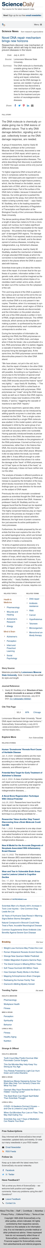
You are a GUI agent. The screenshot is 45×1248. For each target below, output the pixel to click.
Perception (11, 640)
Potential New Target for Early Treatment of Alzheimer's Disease (22, 774)
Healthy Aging (10, 1036)
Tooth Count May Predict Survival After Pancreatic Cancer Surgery (21, 1059)
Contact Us (11, 1203)
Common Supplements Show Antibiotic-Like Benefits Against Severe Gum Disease (21, 931)
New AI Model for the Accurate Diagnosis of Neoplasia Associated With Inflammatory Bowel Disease (22, 848)
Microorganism (35, 628)
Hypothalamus (35, 619)
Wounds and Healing (12, 613)
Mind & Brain (9, 631)
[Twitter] (19, 105)
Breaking (6, 941)
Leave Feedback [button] (13, 1199)
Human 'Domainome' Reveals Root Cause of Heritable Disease (22, 751)
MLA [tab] (19, 712)
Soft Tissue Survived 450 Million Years (21, 968)
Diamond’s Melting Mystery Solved (19, 983)
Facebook (10, 1170)
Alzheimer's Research (12, 620)
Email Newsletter (13, 1147)
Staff (18, 1210)
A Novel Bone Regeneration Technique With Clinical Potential (20, 797)
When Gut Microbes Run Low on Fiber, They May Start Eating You (23, 1113)
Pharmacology (13, 607)
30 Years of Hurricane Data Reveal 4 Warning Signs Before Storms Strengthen (22, 917)
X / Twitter (10, 1174)
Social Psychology (12, 657)
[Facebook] (15, 105)
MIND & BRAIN (7, 1012)
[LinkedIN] (28, 105)
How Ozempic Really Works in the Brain (21, 972)
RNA (31, 610)
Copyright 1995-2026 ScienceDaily (20, 1218)
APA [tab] (27, 712)
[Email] (32, 105)
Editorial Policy (23, 1214)
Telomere (33, 623)
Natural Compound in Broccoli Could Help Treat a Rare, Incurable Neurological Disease (22, 924)
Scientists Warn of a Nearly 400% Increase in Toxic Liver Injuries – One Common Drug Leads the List (22, 908)
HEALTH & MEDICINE (9, 996)
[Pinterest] (23, 105)
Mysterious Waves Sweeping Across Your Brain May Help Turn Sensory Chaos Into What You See (22, 1083)
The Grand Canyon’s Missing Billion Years (22, 963)
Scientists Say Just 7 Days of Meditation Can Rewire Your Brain (21, 1120)
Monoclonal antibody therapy (36, 634)
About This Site (7, 1210)
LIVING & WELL (7, 1028)
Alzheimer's (12, 636)
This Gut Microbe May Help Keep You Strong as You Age (20, 1065)
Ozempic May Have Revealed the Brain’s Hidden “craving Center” (22, 1090)
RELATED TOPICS (10, 593)
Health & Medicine (8, 601)
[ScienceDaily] (18, 4)
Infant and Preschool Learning (11, 648)
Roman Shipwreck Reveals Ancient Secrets (23, 952)
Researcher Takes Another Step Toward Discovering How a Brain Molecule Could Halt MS (21, 822)
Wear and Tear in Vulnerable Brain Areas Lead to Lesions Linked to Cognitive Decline (21, 874)
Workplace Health (12, 1004)
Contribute (27, 1210)
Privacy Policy (7, 1214)
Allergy (10, 626)
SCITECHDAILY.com (19, 899)
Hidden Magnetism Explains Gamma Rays (22, 959)
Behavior (8, 1024)
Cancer (32, 614)
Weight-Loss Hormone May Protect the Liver (23, 948)
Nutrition (7, 1040)
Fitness (7, 1008)
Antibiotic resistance (33, 605)
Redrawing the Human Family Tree (19, 980)
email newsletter (33, 15)
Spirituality (8, 1020)
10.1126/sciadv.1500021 (20, 698)
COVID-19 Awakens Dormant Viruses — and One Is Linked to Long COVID (22, 1107)
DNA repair (34, 598)
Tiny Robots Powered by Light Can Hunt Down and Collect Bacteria (22, 1071)
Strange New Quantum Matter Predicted (21, 956)
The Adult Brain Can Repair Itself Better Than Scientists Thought (21, 1097)
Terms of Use (38, 1214)
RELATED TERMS (32, 593)
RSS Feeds (11, 1151)
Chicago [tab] (37, 712)
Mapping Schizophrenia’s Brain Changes (22, 976)
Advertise (39, 1210)
